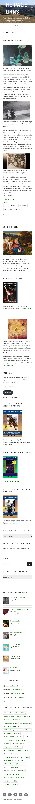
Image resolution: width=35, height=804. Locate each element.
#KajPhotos (18, 747)
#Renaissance (8, 760)
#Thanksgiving (9, 777)
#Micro (20, 750)
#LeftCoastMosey (9, 750)
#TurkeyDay (20, 777)
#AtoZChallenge (9, 716)
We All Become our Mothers (13, 40)
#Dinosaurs (7, 733)
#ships (6, 767)
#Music (27, 750)
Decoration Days (17, 686)
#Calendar (7, 726)
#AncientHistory (20, 713)
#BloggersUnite (25, 723)
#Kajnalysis (7, 747)
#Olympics (25, 757)
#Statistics (21, 771)
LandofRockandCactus (11, 784)
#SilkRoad (14, 767)
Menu (18, 26)
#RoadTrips (19, 760)
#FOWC (19, 737)
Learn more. (13, 523)
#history (7, 743)
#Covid (19, 730)
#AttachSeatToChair (23, 716)
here (4, 444)
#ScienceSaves (9, 764)
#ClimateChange (9, 730)
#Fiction (17, 733)
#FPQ (26, 737)
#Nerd (6, 754)
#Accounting (8, 713)
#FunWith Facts (21, 740)
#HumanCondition (18, 743)
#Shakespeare (20, 764)
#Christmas (17, 726)
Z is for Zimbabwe (18, 693)
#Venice (6, 781)
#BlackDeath (17, 720)
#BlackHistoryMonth (11, 723)
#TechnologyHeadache (11, 774)
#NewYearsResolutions (11, 757)
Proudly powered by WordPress (12, 799)
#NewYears (14, 754)
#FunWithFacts (9, 740)
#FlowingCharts (9, 737)
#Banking (7, 720)
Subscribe (8, 392)
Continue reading (8, 199)
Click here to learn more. (11, 481)
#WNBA (14, 781)
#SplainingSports (9, 771)
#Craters (27, 730)
